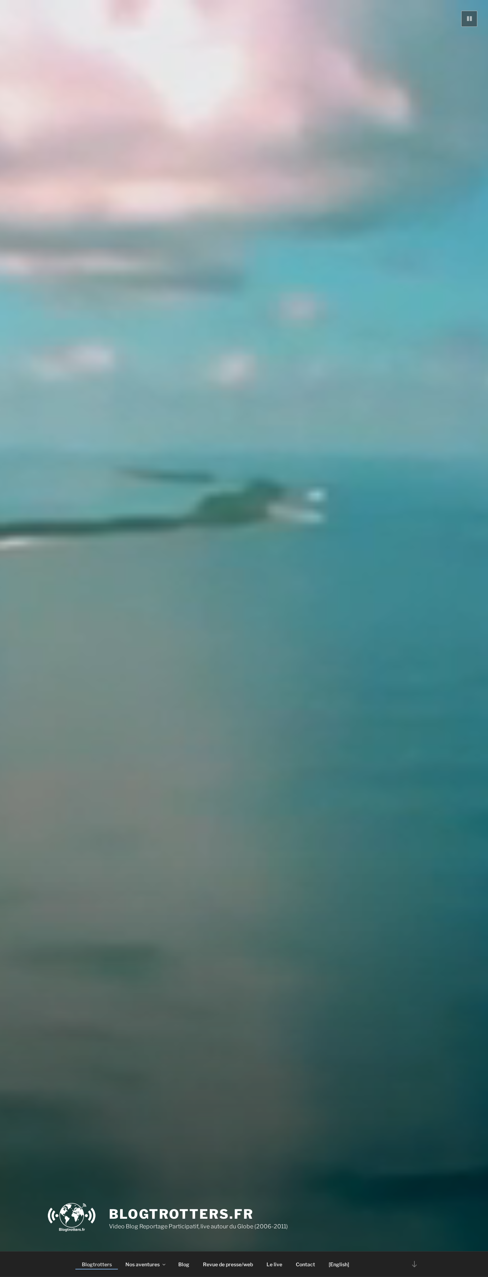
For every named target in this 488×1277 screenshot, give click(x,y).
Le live (274, 1264)
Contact (305, 1264)
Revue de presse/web (228, 1264)
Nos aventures (142, 1264)
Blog (183, 1264)
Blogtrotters (97, 1264)
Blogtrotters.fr (181, 1214)
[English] (339, 1264)
